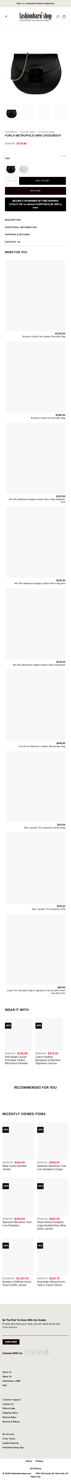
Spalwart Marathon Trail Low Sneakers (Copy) (51, 1167)
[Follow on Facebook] (27, 1352)
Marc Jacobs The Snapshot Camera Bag (44, 827)
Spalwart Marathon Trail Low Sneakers (16, 1224)
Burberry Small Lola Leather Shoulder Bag (43, 336)
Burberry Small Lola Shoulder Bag (48, 418)
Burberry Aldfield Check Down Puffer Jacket (16, 1283)
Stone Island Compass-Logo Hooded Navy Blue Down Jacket (51, 1225)
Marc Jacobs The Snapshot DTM (48, 909)
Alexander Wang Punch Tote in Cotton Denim (51, 1283)
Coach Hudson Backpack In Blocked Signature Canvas (48, 1060)
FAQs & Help (8, 1408)
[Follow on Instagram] (33, 1352)
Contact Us (8, 1404)
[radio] (11, 168)
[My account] (58, 17)
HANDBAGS (11, 132)
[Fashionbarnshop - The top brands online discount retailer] (35, 16)
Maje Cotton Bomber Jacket (14, 1167)
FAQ (4, 1385)
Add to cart (43, 180)
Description (13, 220)
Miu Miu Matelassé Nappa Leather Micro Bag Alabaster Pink (37, 500)
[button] (6, 16)
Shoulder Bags (27, 132)
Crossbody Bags (46, 132)
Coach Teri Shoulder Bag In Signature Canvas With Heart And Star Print (36, 991)
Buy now (36, 190)
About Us (7, 1376)
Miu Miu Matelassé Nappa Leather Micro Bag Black (39, 664)
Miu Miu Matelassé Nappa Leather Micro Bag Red (40, 583)
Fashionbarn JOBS (11, 1381)
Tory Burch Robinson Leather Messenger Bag (41, 746)
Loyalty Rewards (10, 1443)
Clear (63, 156)
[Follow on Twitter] (40, 1352)
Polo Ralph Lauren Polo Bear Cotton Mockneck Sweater (16, 1060)
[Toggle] (65, 220)
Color (7, 158)
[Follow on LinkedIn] (46, 1352)
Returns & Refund (10, 1421)
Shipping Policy (10, 1413)
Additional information (21, 227)
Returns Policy (9, 1417)
